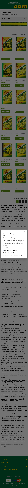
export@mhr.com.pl (10, 250)
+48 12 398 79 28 (9, 252)
